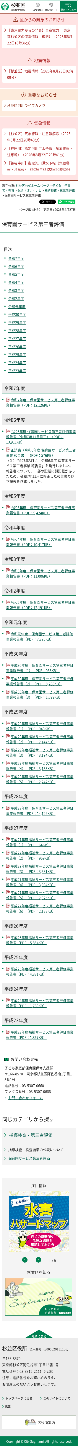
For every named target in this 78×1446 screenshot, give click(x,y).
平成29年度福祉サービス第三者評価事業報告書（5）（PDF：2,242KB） (39, 779)
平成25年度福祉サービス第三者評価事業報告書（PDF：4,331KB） (39, 971)
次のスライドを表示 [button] (38, 1260)
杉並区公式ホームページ (32, 185)
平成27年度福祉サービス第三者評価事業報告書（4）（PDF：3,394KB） (39, 882)
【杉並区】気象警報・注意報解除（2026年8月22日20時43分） (38, 136)
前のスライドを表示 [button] (25, 1260)
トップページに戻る (18, 1398)
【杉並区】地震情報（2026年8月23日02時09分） (40, 74)
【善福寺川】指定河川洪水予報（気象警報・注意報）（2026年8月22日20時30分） (40, 166)
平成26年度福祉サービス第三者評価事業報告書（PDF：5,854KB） (39, 940)
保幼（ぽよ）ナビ (29, 190)
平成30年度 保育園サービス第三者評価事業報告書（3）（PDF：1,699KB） (39, 694)
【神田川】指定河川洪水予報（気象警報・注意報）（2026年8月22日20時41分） (40, 151)
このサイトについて (56, 1398)
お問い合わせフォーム (25, 1097)
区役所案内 (46, 1422)
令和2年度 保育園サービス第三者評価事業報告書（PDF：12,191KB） (40, 605)
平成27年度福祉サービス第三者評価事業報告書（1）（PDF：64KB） (39, 842)
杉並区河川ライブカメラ (26, 105)
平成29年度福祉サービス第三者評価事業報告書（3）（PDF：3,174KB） (39, 752)
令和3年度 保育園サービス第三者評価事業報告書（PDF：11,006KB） (40, 573)
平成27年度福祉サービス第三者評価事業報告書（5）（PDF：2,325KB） (39, 895)
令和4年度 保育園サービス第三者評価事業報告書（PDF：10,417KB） (40, 542)
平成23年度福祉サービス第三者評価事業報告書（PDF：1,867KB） (39, 1034)
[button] (37, 7)
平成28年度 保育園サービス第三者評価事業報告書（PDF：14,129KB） (39, 810)
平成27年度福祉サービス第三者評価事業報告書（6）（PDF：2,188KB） (39, 908)
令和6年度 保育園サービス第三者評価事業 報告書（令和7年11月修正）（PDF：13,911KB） (41, 436)
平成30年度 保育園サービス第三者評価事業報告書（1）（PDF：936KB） (39, 668)
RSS (8, 1406)
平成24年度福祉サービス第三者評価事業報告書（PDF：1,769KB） (39, 1003)
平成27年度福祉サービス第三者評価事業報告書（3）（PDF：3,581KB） (39, 868)
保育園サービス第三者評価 (29, 1158)
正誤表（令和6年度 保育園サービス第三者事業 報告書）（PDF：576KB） (41, 452)
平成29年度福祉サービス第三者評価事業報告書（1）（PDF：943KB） (39, 726)
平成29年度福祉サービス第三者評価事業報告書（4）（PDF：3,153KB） (39, 766)
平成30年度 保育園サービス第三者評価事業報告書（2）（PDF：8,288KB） (39, 681)
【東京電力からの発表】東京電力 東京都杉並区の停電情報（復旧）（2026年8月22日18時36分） (39, 36)
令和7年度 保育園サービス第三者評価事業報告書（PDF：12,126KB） (40, 402)
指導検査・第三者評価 (60, 190)
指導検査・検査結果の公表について (36, 1149)
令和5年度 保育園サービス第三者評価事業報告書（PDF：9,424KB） (40, 510)
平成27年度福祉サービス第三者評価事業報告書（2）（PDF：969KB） (39, 855)
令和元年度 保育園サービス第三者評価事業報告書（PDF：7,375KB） (39, 636)
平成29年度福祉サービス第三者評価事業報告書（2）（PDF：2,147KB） (39, 739)
